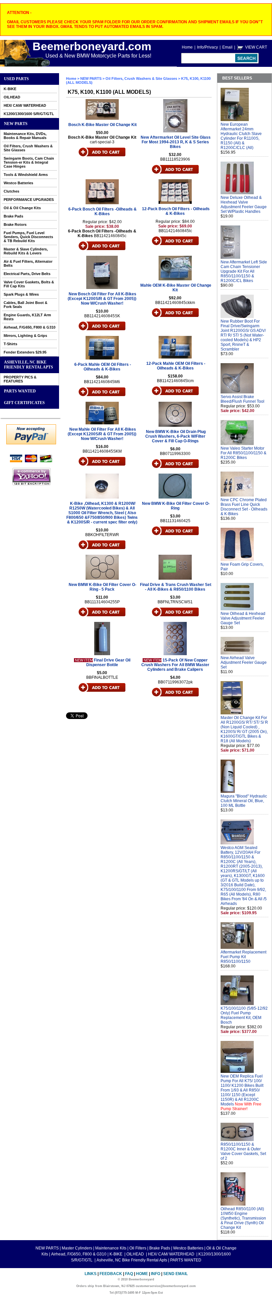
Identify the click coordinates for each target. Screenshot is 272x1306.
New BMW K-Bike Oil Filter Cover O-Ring (176, 505)
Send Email (175, 1273)
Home (187, 47)
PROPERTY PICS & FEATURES (20, 379)
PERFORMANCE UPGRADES (29, 200)
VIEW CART (256, 47)
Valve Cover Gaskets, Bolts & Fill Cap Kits (29, 284)
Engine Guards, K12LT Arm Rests (27, 317)
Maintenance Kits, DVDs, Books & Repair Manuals (25, 136)
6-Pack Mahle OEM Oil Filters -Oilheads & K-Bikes (102, 366)
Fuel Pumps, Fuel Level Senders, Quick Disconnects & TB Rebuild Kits (28, 237)
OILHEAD (12, 97)
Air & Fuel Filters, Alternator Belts (28, 263)
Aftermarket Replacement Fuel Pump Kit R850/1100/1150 (243, 957)
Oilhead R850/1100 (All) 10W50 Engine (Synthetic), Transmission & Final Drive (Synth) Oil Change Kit (243, 1218)
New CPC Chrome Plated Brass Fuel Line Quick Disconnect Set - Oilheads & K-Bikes (244, 507)
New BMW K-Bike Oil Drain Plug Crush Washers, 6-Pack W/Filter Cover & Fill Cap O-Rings (175, 436)
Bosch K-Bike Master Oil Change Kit (102, 124)
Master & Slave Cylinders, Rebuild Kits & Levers (26, 251)
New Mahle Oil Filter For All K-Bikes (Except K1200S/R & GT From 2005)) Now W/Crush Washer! (102, 434)
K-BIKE (10, 89)
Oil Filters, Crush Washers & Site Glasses (28, 148)
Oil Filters (137, 1248)
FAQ (129, 1273)
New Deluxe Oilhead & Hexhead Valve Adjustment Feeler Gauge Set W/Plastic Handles (244, 204)
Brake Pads (13, 216)
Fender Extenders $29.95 (25, 352)
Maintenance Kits (110, 1248)
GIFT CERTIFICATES (24, 402)
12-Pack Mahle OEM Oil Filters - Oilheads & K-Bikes (175, 365)
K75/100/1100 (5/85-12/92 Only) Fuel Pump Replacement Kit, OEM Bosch (244, 1015)
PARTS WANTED (20, 391)
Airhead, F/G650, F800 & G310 (29, 327)
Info (155, 1273)
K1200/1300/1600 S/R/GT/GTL (29, 114)
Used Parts (16, 78)
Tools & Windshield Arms (26, 175)
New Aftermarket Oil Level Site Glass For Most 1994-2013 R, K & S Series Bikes (176, 142)
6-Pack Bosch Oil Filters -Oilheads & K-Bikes (102, 211)
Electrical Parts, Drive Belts (27, 274)
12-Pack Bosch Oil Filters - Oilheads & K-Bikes (176, 211)
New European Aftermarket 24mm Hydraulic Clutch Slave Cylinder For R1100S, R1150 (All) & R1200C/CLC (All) (241, 136)
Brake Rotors (15, 224)
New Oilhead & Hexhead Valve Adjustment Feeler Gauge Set (243, 618)
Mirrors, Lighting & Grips (25, 336)
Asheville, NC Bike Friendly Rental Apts (28, 364)
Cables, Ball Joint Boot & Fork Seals (25, 305)
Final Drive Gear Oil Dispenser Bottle (108, 662)
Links (91, 1273)
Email (227, 47)
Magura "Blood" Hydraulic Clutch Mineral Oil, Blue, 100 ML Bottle (244, 801)
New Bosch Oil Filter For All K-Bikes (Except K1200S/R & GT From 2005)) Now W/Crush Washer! (102, 299)
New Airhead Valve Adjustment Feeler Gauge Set (244, 662)
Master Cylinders (77, 1248)
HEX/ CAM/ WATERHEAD (25, 105)
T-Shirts (10, 344)
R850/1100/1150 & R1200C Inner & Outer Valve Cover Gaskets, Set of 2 (243, 1151)
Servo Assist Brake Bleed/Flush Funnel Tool (242, 399)
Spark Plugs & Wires (21, 294)
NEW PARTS (16, 123)
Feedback (111, 1273)
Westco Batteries (18, 183)
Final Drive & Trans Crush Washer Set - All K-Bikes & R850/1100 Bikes (175, 587)
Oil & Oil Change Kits (22, 208)
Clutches (11, 191)
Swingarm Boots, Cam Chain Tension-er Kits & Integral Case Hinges (29, 162)
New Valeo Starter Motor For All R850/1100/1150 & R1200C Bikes (243, 453)
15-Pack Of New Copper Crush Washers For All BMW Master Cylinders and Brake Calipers (175, 665)
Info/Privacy (207, 47)
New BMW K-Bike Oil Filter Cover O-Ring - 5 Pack (102, 587)
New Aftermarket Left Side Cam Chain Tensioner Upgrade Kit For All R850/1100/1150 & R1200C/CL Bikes (244, 271)
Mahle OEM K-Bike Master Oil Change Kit (175, 287)
